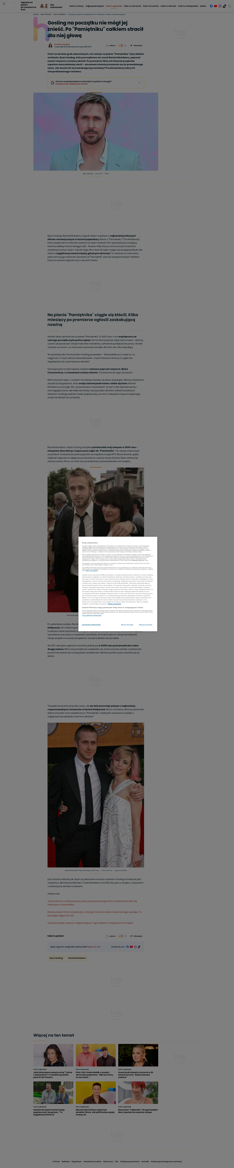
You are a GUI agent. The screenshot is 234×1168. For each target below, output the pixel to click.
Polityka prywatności (114, 604)
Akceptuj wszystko (145, 625)
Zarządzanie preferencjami (91, 624)
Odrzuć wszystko (127, 625)
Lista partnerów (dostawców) (91, 615)
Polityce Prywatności (92, 570)
